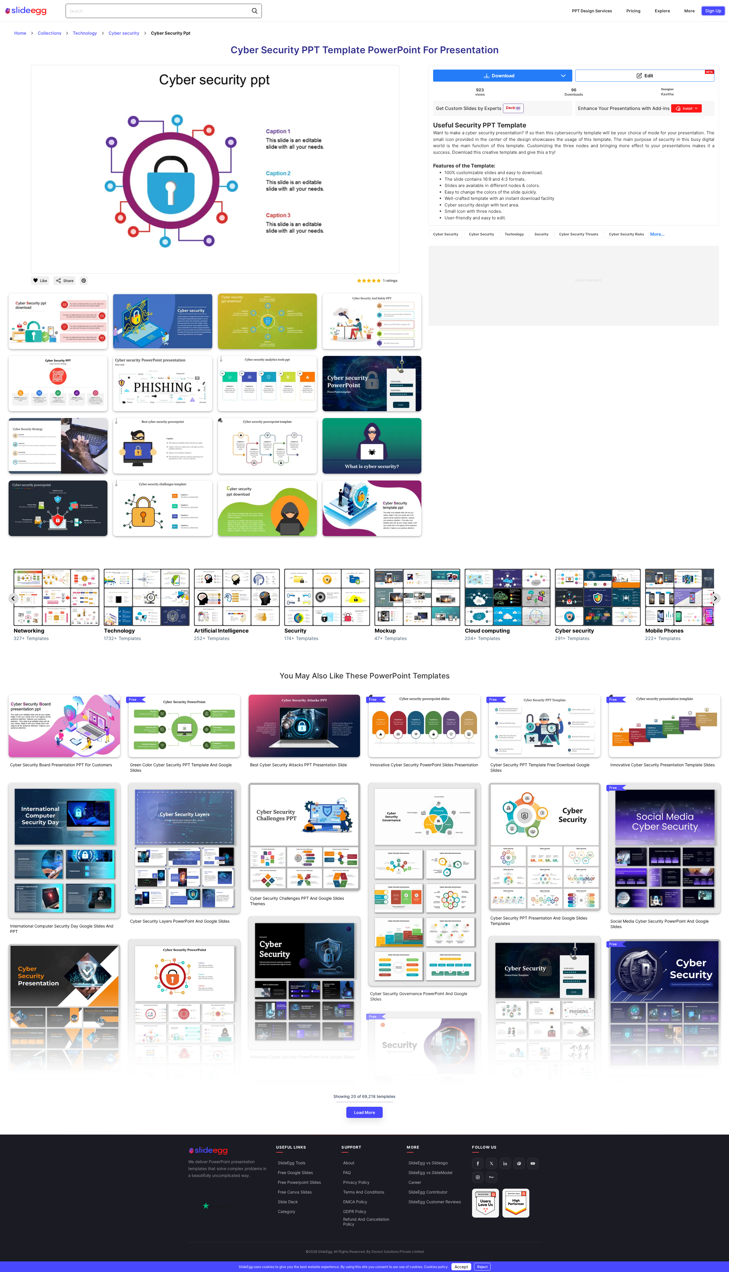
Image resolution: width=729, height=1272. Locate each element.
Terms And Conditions (363, 1192)
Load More (364, 1112)
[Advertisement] (574, 286)
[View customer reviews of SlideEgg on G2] (515, 1203)
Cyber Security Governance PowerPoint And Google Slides (418, 996)
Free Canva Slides (295, 1192)
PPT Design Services (592, 10)
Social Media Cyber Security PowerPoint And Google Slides (659, 924)
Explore (662, 10)
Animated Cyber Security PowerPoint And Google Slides (302, 1056)
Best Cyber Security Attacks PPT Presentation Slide (298, 764)
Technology (514, 234)
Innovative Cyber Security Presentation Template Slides (662, 764)
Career (414, 1182)
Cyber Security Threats (578, 234)
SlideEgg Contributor (427, 1192)
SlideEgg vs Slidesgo (428, 1162)
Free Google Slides (295, 1172)
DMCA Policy (355, 1201)
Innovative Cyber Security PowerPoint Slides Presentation (424, 764)
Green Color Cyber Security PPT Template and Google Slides (181, 767)
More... (657, 234)
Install (687, 108)
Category (286, 1211)
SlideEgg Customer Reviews (434, 1201)
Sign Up (713, 10)
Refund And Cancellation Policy (366, 1221)
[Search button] (255, 11)
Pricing (633, 10)
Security (542, 234)
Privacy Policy (356, 1182)
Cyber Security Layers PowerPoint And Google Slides (179, 921)
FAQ (347, 1172)
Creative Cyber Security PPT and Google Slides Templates (54, 1082)
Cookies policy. (436, 1267)
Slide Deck (288, 1201)
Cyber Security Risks (626, 234)
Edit (678, 74)
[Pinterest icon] (84, 280)
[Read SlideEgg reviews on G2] (485, 1203)
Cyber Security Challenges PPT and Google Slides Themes (297, 901)
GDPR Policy (354, 1211)
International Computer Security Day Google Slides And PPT (61, 929)
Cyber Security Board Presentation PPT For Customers (61, 764)
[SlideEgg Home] (228, 1151)
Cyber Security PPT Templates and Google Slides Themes (656, 1078)
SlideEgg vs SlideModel (430, 1172)
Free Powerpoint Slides (299, 1182)
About (348, 1162)
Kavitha (667, 94)
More (689, 10)
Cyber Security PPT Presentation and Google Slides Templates (538, 920)
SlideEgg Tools (291, 1162)
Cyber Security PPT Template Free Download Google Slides (540, 767)
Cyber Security (445, 234)
